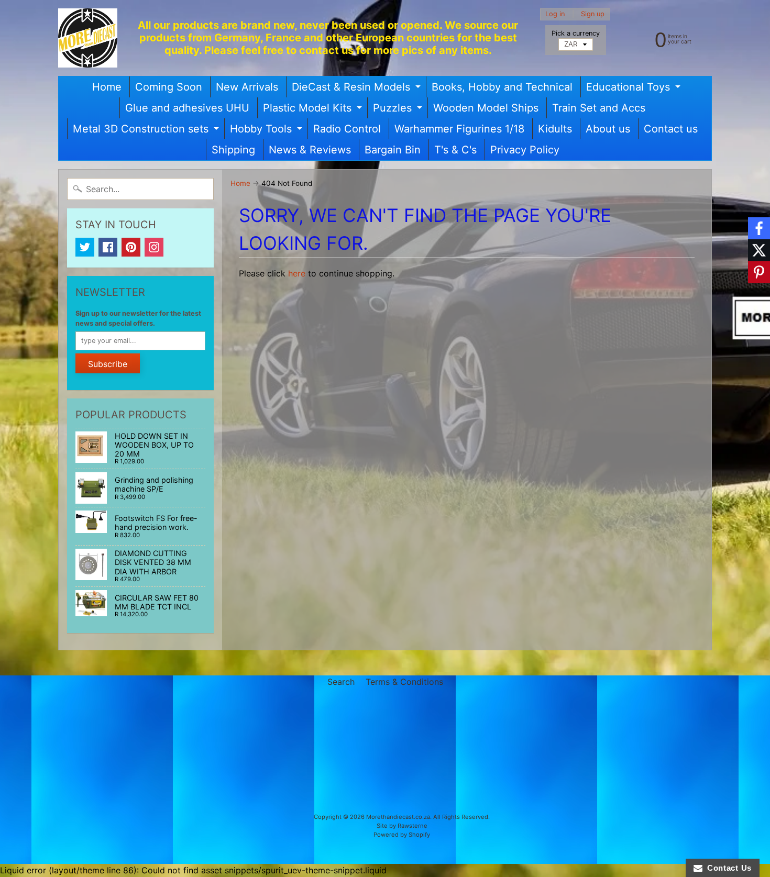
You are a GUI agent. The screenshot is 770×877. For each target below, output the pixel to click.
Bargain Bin (393, 149)
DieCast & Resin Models (357, 89)
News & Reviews (310, 149)
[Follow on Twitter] (759, 250)
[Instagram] (154, 247)
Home (107, 87)
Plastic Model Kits (314, 110)
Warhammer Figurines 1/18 (459, 129)
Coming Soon (168, 87)
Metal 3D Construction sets (147, 131)
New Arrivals (247, 87)
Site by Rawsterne (402, 825)
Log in (555, 14)
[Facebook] (107, 247)
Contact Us (727, 867)
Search (341, 681)
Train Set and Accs (598, 108)
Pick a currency (576, 33)
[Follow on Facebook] (759, 228)
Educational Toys (634, 89)
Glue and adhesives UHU (187, 108)
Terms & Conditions (404, 681)
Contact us (671, 129)
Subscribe (107, 364)
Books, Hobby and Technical (502, 87)
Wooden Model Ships (485, 108)
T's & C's (455, 149)
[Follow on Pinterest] (759, 272)
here (296, 273)
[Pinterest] (131, 247)
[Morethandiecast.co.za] (87, 38)
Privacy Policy (524, 149)
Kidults (555, 129)
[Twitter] (84, 247)
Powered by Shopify (401, 834)
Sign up (592, 14)
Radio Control (347, 129)
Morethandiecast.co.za (398, 816)
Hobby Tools (267, 131)
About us (608, 129)
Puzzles (399, 110)
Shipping (233, 149)
